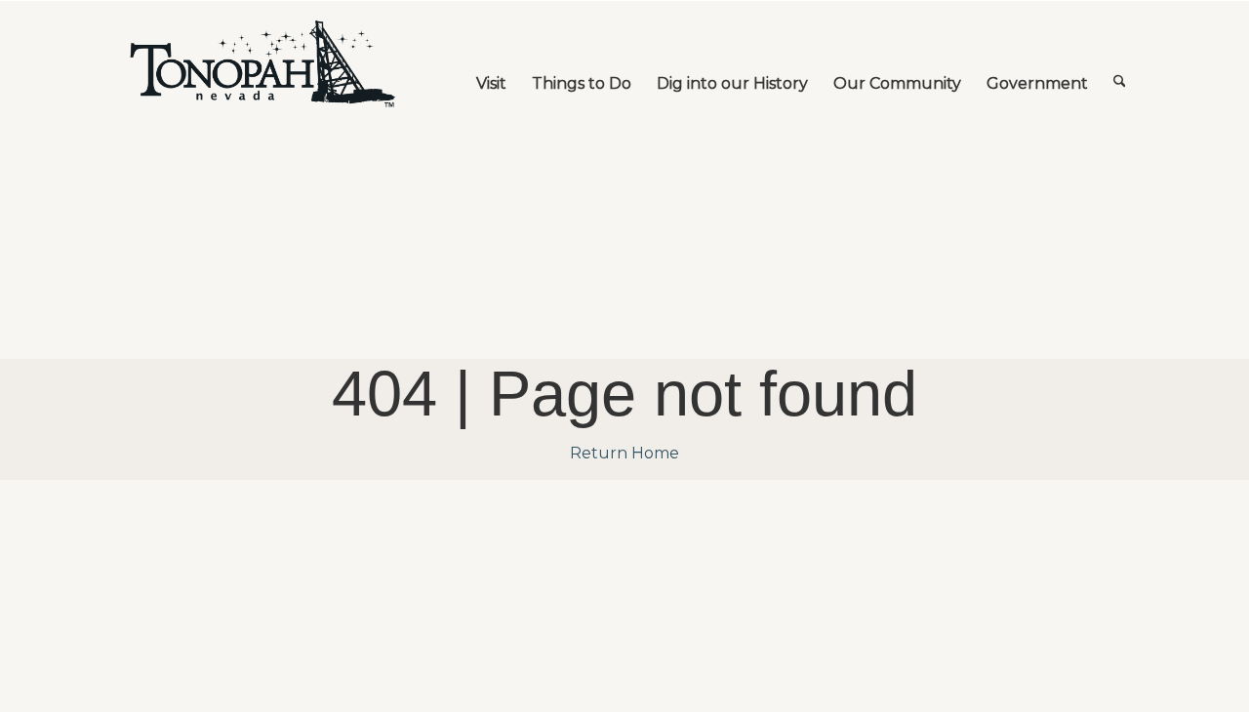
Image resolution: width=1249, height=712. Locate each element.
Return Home (624, 453)
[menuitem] (491, 64)
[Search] (1120, 64)
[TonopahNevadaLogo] (261, 64)
